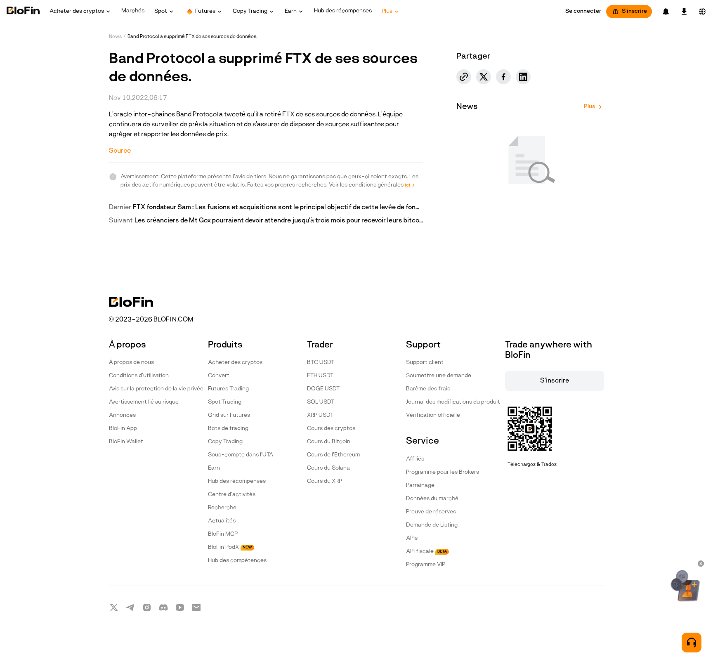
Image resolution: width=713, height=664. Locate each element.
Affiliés (415, 459)
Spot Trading (224, 402)
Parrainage (420, 485)
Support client (425, 362)
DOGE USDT (323, 389)
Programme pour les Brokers (442, 472)
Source (120, 151)
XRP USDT (320, 415)
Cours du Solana (328, 468)
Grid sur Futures (229, 415)
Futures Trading (228, 389)
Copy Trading (225, 442)
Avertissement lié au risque (144, 402)
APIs (412, 538)
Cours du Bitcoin (328, 442)
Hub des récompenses (237, 481)
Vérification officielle (433, 415)
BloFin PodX (230, 547)
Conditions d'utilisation (139, 376)
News (115, 36)
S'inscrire (634, 11)
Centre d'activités (231, 495)
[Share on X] (483, 76)
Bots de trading (228, 428)
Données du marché (432, 499)
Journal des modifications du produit (453, 402)
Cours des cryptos (331, 428)
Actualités (222, 521)
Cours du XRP (324, 481)
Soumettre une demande (438, 376)
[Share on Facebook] (503, 76)
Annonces (122, 415)
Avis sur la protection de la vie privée (156, 389)
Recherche (222, 508)
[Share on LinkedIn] (523, 76)
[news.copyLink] (463, 76)
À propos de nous (131, 362)
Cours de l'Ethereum (333, 455)
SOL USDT (320, 402)
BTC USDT (320, 362)
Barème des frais (428, 389)
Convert (218, 376)
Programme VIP (425, 565)
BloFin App (123, 428)
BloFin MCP (223, 534)
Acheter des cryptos (235, 362)
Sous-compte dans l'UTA (240, 455)
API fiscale (426, 551)
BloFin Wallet (126, 442)
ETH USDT (320, 376)
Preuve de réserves (431, 512)
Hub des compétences (237, 561)
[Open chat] (691, 642)
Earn (214, 468)
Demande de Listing (432, 525)
